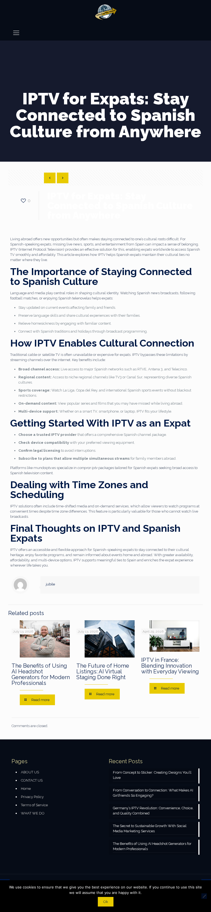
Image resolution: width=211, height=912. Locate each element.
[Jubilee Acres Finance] (105, 12)
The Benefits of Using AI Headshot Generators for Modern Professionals (41, 674)
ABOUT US (30, 772)
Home (26, 789)
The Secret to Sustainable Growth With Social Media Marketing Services (150, 828)
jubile (50, 584)
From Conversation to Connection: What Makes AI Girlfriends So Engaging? (153, 792)
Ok (105, 902)
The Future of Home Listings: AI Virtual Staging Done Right (102, 671)
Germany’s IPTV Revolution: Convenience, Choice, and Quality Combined (153, 810)
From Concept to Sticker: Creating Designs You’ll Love (152, 775)
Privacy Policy (32, 797)
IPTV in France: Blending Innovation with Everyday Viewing (170, 666)
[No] (204, 896)
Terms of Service (34, 805)
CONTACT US (32, 780)
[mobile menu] (16, 32)
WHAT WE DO (33, 813)
